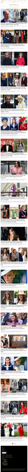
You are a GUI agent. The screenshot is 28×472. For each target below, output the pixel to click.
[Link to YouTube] (5, 459)
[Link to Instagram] (4, 459)
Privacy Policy (3, 449)
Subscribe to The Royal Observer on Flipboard (7, 457)
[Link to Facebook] (2, 459)
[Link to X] (3, 459)
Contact (3, 448)
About (2, 447)
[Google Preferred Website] (14, 452)
